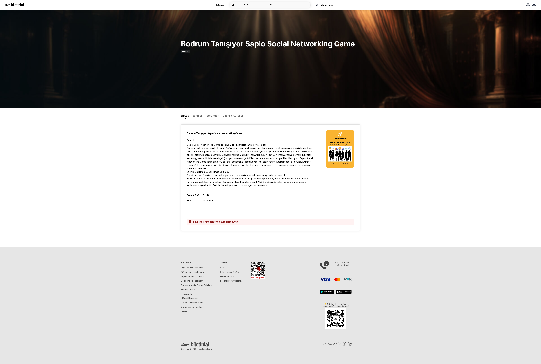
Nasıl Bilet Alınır (227, 276)
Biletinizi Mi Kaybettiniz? (231, 281)
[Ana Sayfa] (14, 5)
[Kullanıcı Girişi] (534, 4)
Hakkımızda (186, 294)
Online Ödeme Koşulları (192, 307)
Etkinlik (185, 51)
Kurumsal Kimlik (188, 289)
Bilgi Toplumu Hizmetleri (192, 267)
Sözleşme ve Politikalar (192, 281)
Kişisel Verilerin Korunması (193, 276)
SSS (222, 267)
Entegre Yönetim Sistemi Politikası (196, 285)
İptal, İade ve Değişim (230, 272)
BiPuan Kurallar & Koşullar (192, 272)
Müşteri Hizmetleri (189, 298)
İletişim (184, 311)
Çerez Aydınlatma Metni (192, 302)
